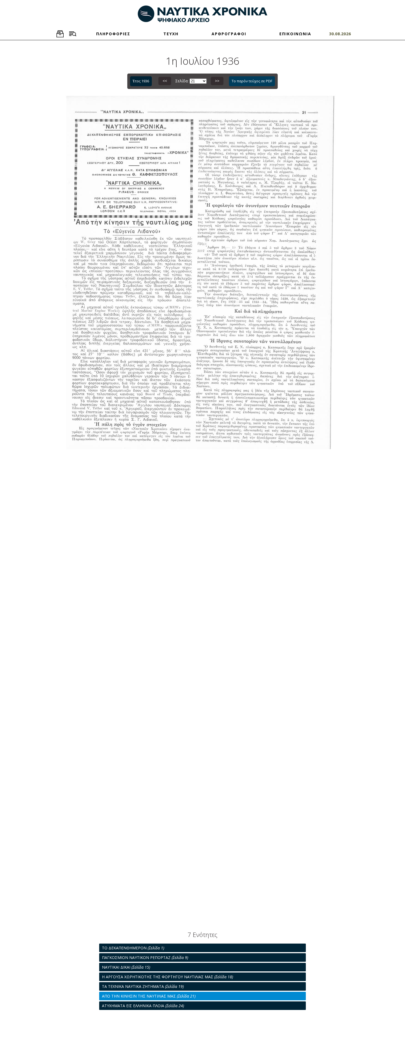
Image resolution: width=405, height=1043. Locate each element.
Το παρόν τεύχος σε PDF (252, 80)
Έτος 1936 (141, 80)
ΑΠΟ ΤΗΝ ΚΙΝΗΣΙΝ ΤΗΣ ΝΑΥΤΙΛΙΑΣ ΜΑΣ (149, 996)
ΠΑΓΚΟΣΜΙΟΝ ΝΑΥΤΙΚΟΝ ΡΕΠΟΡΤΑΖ (145, 957)
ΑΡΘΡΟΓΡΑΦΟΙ (229, 33)
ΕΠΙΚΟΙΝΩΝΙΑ (295, 33)
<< (165, 80)
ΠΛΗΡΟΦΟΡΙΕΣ (113, 33)
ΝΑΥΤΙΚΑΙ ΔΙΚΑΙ (126, 967)
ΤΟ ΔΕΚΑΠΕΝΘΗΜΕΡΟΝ (133, 947)
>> (217, 80)
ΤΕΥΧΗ (171, 33)
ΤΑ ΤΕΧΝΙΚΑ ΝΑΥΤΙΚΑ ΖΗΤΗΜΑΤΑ (143, 986)
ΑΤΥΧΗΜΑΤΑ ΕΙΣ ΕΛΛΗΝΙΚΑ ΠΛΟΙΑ (143, 1005)
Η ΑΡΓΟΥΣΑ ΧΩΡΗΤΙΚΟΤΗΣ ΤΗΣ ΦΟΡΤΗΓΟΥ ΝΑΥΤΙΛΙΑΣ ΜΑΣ (167, 976)
